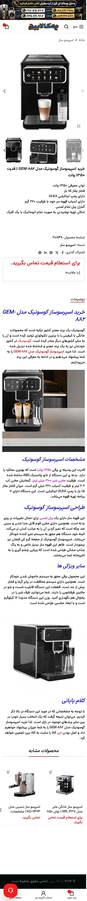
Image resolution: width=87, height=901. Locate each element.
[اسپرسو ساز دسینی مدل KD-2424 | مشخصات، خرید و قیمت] (22, 784)
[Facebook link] (62, 253)
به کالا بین (57, 881)
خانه (82, 40)
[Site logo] (43, 27)
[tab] (77, 299)
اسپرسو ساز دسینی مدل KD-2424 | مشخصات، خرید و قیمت (24, 812)
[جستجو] (66, 26)
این (59, 733)
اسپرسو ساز (66, 40)
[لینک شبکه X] (57, 253)
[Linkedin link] (45, 253)
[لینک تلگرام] (40, 253)
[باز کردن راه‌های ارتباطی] (10, 890)
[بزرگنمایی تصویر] (79, 126)
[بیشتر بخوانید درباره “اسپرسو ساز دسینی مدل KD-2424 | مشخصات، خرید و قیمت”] (8, 772)
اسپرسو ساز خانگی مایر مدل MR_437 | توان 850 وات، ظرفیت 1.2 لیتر (65, 812)
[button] (82, 91)
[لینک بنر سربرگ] (43, 10)
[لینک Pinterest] (51, 253)
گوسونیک (24, 341)
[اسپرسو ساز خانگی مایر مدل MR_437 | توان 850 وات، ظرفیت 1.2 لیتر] (65, 784)
